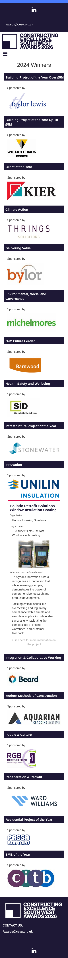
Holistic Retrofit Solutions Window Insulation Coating (33, 508)
